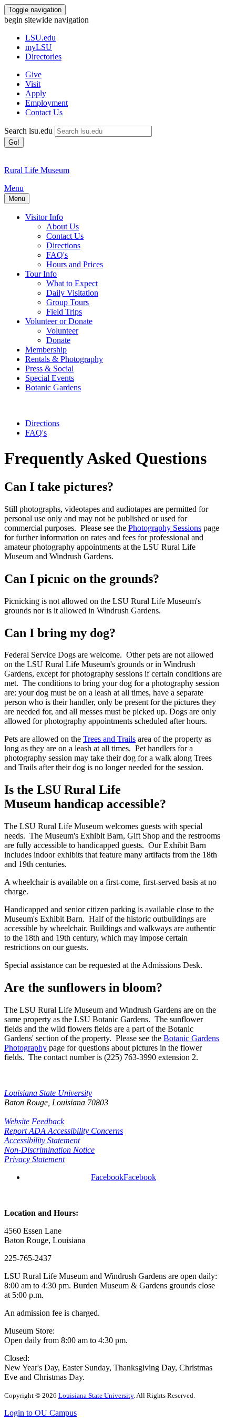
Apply (35, 93)
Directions (63, 245)
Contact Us (44, 112)
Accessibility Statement (42, 1140)
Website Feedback (34, 1121)
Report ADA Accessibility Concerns (63, 1130)
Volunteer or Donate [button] (59, 321)
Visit (32, 83)
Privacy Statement (34, 1159)
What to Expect (72, 283)
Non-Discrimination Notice (49, 1149)
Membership (46, 349)
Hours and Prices (74, 264)
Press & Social (49, 368)
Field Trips (64, 311)
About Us (62, 226)
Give (33, 74)
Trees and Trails (109, 738)
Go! (13, 142)
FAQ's (57, 254)
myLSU (38, 47)
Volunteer (62, 330)
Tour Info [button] (41, 273)
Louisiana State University (48, 1092)
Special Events (49, 378)
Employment (46, 102)
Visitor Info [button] (44, 217)
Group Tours (67, 302)
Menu (14, 188)
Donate (58, 340)
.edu (40, 37)
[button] (123, 1177)
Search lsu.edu (28, 130)
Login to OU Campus (40, 1412)
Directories (43, 56)
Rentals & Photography (64, 359)
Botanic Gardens (53, 387)
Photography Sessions (164, 527)
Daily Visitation (72, 292)
